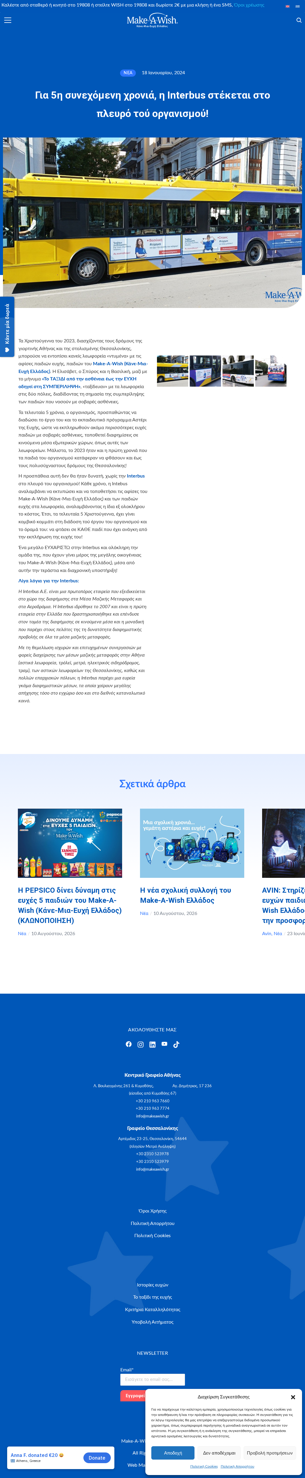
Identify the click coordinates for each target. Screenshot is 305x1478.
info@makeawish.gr (152, 1116)
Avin (266, 933)
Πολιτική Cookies (204, 1466)
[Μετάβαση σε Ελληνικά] (297, 6)
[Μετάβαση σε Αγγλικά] (288, 6)
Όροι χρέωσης (249, 5)
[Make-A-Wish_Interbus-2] (205, 371)
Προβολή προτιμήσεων (270, 1452)
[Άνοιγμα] (8, 20)
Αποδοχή (173, 1452)
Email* (127, 1370)
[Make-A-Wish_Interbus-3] (238, 371)
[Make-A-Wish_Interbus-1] (172, 371)
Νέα (22, 933)
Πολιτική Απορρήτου (237, 1466)
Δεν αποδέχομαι (219, 1452)
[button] (293, 1397)
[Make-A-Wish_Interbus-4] (271, 371)
